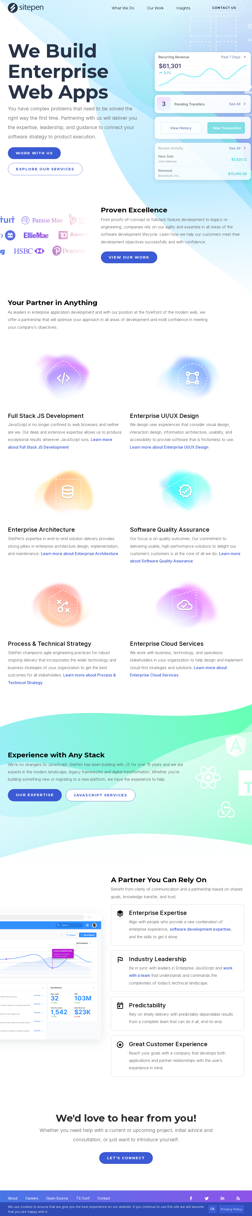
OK (212, 1209)
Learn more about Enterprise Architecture (79, 553)
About (12, 1198)
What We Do (123, 8)
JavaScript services (100, 795)
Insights (183, 8)
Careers (31, 1198)
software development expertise (200, 929)
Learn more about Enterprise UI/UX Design (169, 447)
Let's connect (126, 1158)
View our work (129, 257)
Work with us (34, 153)
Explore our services (45, 169)
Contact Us (224, 8)
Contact (103, 1198)
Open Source (57, 1198)
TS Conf (83, 1198)
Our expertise (35, 794)
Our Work (155, 8)
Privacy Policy (231, 1209)
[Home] (26, 8)
